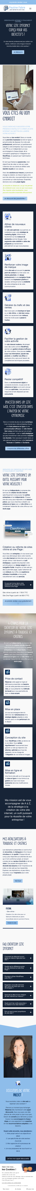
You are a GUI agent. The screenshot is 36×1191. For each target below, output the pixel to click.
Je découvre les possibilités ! (15, 198)
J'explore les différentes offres (18, 448)
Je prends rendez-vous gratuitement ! (18, 602)
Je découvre (18, 52)
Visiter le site (11, 923)
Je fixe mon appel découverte (18, 1159)
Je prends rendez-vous (18, 2)
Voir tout (18, 881)
